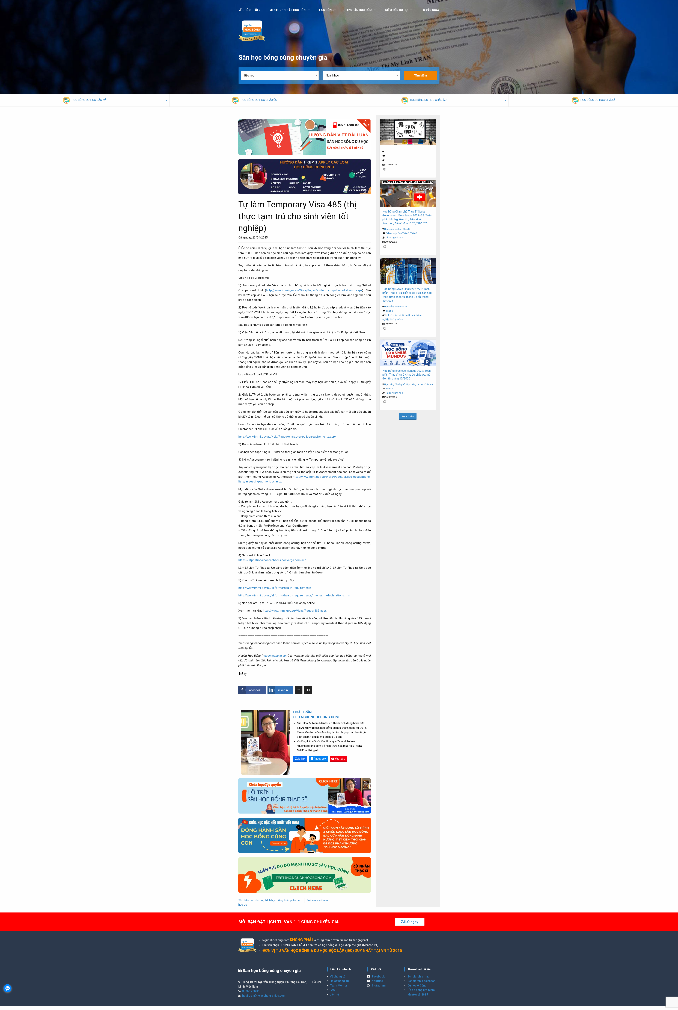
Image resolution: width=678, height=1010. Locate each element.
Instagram (378, 985)
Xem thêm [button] (408, 416)
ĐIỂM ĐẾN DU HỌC (397, 10)
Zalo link (300, 758)
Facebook (319, 758)
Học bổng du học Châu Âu (419, 384)
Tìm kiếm (420, 75)
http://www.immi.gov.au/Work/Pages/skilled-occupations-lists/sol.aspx (314, 290)
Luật (413, 315)
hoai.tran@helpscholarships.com (264, 995)
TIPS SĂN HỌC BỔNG (359, 10)
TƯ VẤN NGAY (430, 10)
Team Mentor (338, 985)
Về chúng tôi (338, 976)
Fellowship (391, 233)
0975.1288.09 (251, 991)
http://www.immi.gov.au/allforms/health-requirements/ (275, 588)
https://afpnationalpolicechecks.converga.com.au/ (272, 560)
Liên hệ (334, 994)
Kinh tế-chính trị (393, 315)
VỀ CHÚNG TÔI (248, 10)
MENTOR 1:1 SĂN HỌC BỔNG (288, 10)
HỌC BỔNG (326, 10)
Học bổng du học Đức (395, 306)
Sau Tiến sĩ (403, 233)
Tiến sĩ (413, 233)
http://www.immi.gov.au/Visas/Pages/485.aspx (294, 610)
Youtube (339, 758)
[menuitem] (85, 100)
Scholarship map (418, 976)
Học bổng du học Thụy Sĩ (397, 229)
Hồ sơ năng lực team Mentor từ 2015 (421, 992)
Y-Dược (400, 319)
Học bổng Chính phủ (394, 384)
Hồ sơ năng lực (340, 981)
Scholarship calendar (421, 981)
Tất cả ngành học (394, 237)
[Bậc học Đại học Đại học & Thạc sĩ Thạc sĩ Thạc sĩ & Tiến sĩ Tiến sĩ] (282, 75)
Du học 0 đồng (417, 985)
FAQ (332, 990)
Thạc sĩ (389, 311)
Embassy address (317, 900)
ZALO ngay (409, 922)
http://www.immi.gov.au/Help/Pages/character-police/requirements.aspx (287, 436)
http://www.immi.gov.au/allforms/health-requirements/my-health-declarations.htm (294, 595)
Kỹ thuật (406, 315)
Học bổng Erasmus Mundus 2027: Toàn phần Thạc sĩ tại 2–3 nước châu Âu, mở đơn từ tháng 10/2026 (406, 374)
